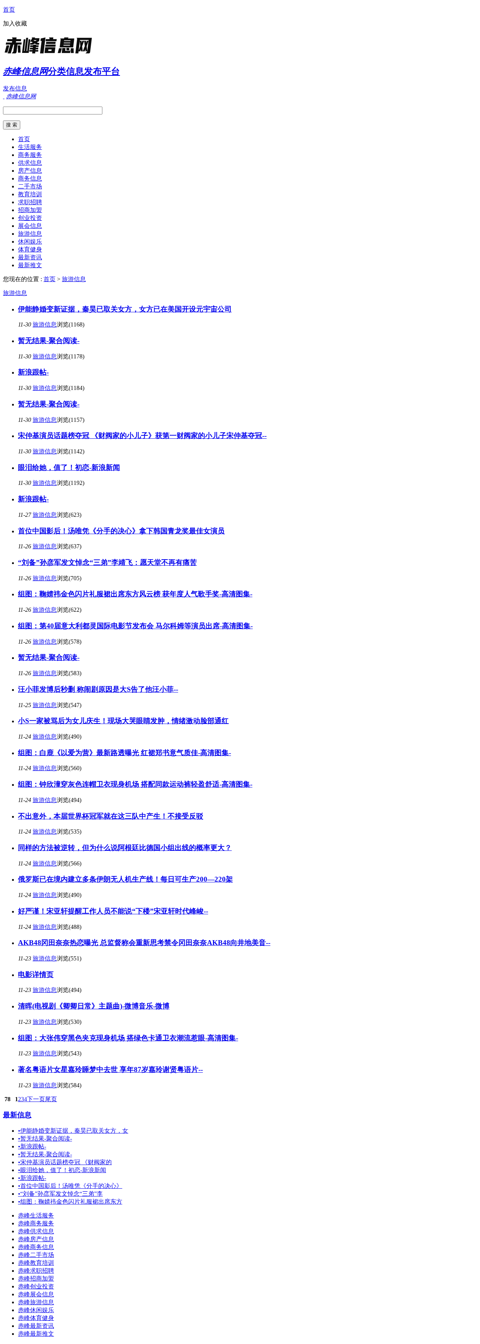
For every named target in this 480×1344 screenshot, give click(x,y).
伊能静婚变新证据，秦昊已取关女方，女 (73, 1130)
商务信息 (30, 178)
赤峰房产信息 (36, 1239)
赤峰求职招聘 (36, 1270)
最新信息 (17, 1115)
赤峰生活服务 (36, 1215)
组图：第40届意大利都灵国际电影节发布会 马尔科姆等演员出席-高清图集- (135, 626)
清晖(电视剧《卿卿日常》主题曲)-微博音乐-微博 (94, 1006)
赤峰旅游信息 (36, 1302)
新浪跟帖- (33, 372)
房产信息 (30, 170)
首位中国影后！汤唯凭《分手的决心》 (70, 1186)
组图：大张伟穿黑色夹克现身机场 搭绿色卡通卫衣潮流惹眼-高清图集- (128, 1038)
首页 (9, 9)
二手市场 (30, 186)
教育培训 (30, 194)
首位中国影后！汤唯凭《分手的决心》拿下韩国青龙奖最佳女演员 (121, 531)
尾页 (51, 1099)
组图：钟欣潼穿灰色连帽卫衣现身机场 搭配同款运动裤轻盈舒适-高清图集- (135, 784)
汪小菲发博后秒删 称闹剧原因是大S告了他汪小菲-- (98, 689)
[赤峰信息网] (50, 54)
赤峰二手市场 (36, 1255)
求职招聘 (30, 202)
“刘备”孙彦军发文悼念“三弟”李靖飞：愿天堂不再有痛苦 (107, 562)
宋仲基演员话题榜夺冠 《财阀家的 (65, 1162)
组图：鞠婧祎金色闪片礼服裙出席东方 (70, 1201)
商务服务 (30, 155)
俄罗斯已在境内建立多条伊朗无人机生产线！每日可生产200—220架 (125, 879)
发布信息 (15, 88)
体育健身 (30, 249)
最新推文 (30, 265)
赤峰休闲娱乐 (36, 1310)
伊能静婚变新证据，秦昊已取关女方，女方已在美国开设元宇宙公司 (125, 309)
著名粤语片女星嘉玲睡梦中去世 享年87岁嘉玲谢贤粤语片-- (110, 1069)
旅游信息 (30, 233)
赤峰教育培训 (36, 1263)
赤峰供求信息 (36, 1231)
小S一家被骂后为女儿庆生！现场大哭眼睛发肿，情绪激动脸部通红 (123, 721)
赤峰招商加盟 (36, 1278)
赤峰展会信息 (36, 1294)
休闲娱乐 (30, 241)
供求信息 (30, 163)
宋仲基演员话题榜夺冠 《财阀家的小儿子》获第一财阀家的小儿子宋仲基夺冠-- (142, 435)
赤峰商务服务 (36, 1223)
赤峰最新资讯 (36, 1326)
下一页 (36, 1099)
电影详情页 (36, 974)
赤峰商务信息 (36, 1247)
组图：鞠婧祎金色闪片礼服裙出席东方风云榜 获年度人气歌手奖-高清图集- (135, 594)
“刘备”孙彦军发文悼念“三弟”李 (60, 1193)
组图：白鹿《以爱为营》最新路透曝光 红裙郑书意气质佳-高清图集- (124, 753)
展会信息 (30, 226)
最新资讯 (30, 257)
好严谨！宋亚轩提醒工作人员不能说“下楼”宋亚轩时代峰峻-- (113, 911)
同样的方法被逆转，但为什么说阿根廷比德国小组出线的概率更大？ (125, 848)
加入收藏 (15, 23)
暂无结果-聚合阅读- (49, 341)
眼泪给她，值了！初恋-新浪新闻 (69, 467)
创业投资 (30, 218)
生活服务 (30, 147)
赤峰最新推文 (36, 1333)
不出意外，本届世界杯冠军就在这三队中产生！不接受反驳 (110, 816)
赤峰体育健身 (36, 1318)
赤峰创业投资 (36, 1286)
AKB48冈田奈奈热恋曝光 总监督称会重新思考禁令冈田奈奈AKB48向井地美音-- (144, 943)
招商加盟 (30, 210)
